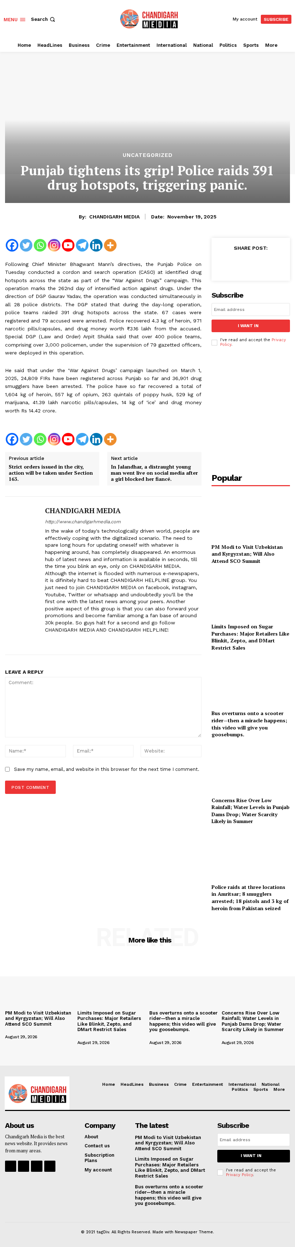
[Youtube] (68, 245)
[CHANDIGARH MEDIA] (22, 575)
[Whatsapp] (40, 245)
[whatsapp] (85, 641)
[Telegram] (82, 245)
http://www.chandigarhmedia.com (83, 521)
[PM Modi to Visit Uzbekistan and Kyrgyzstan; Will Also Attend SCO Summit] (251, 515)
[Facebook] (12, 245)
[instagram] (60, 641)
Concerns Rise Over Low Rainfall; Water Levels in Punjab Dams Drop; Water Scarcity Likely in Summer (251, 811)
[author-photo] (28, 1031)
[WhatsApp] (273, 264)
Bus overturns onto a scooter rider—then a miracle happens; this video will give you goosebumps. (249, 724)
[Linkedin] (96, 245)
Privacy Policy (239, 1175)
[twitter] (73, 641)
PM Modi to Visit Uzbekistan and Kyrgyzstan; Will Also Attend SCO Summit (247, 553)
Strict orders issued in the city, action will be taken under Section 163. (51, 473)
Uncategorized (148, 155)
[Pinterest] (257, 264)
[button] (43, 19)
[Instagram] (54, 245)
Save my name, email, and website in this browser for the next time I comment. (106, 769)
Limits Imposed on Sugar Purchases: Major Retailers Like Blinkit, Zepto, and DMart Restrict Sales (250, 637)
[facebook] (47, 641)
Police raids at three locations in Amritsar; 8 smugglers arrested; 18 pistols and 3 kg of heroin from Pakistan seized (250, 898)
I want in (248, 326)
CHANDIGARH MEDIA (114, 217)
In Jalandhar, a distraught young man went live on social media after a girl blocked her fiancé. (154, 473)
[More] (110, 245)
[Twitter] (26, 245)
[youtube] (98, 641)
